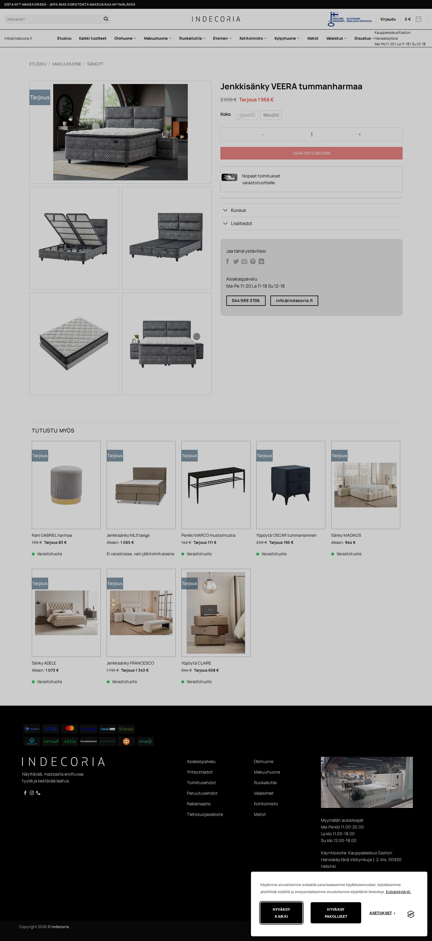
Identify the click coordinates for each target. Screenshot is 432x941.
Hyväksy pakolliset (336, 913)
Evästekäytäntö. (398, 891)
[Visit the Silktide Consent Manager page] (411, 915)
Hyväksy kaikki (281, 913)
